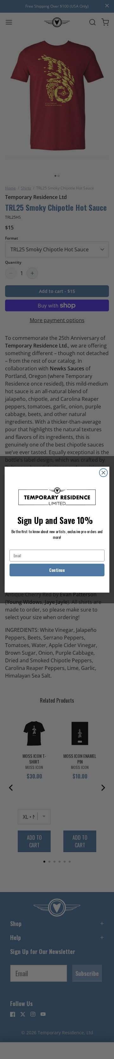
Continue (57, 570)
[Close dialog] (103, 472)
